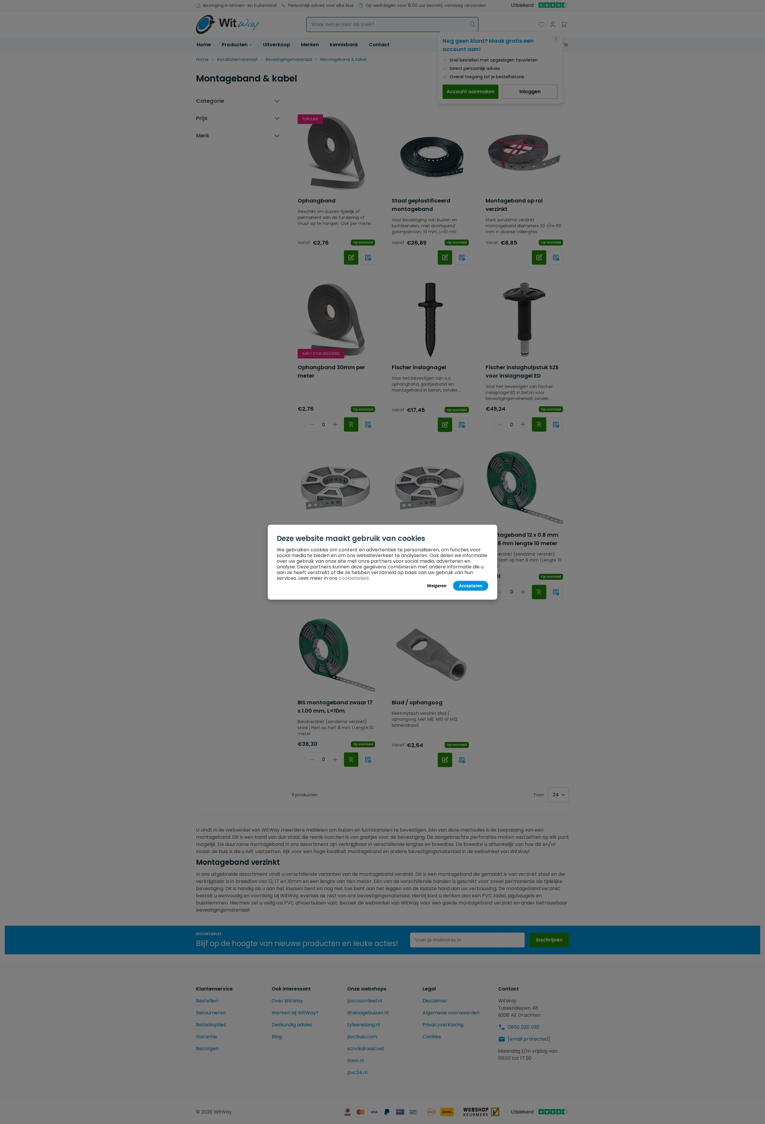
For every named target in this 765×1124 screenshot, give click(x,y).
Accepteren (470, 585)
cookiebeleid (353, 577)
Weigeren (436, 585)
